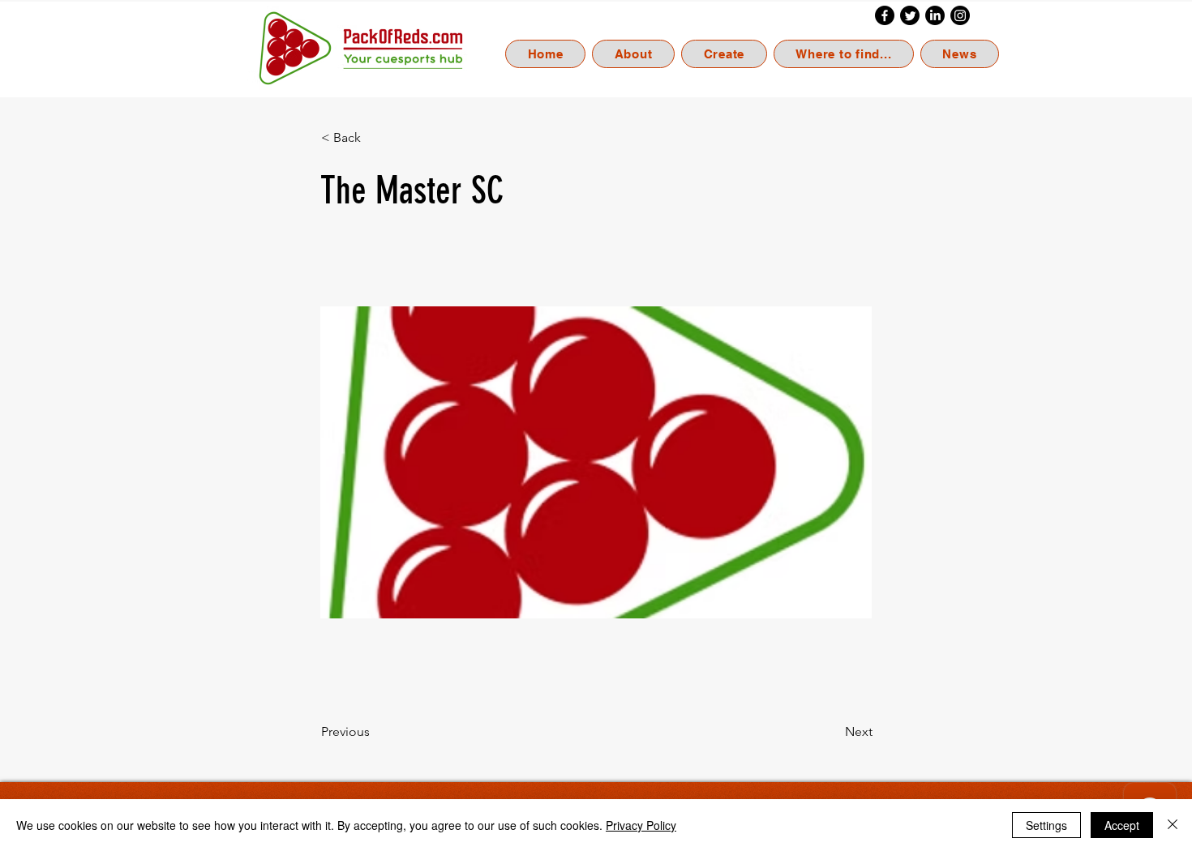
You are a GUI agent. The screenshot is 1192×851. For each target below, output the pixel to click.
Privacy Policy (641, 825)
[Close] (1172, 825)
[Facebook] (884, 15)
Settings (1046, 825)
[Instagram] (960, 15)
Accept (1121, 825)
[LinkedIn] (935, 15)
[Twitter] (910, 15)
